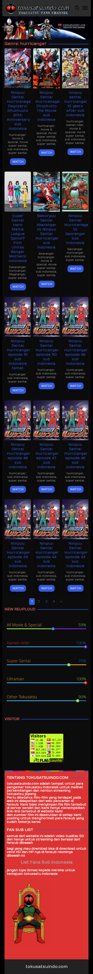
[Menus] (85, 8)
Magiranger (17, 274)
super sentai (17, 152)
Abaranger (46, 253)
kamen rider (74, 125)
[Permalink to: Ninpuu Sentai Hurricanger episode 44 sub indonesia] (46, 519)
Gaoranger (74, 249)
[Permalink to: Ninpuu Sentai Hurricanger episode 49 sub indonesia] (75, 316)
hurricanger (17, 135)
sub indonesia (17, 149)
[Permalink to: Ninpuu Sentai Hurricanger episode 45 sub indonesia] (17, 519)
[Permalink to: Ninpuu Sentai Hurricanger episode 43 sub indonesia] (75, 519)
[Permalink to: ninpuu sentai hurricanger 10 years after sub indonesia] (75, 68)
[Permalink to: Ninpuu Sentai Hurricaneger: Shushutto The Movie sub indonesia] (46, 68)
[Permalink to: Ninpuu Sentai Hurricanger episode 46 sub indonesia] (75, 420)
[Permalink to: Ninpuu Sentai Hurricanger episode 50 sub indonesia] (46, 316)
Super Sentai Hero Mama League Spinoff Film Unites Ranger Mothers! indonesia (18, 238)
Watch (17, 161)
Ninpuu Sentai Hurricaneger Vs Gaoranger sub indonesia (77, 229)
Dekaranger (17, 267)
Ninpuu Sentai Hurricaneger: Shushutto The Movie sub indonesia (48, 106)
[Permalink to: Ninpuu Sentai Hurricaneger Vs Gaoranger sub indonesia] (75, 191)
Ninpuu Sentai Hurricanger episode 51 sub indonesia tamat (18, 354)
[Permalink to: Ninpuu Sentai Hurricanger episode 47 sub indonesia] (46, 420)
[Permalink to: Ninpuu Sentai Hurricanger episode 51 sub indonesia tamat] (17, 316)
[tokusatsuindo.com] (37, 8)
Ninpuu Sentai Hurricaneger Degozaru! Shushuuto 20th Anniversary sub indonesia (20, 111)
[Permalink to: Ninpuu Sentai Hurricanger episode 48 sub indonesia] (17, 420)
